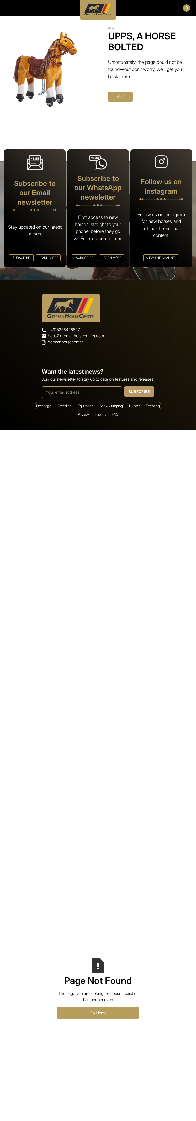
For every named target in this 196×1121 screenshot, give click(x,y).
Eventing (153, 406)
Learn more (48, 258)
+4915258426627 (64, 329)
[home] (98, 8)
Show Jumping (111, 406)
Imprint (100, 414)
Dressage (43, 406)
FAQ (115, 414)
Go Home (98, 1012)
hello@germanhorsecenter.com (76, 335)
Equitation (85, 406)
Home (120, 97)
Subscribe (21, 258)
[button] (40, 8)
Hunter (134, 406)
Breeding (64, 406)
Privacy (83, 414)
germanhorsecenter (65, 341)
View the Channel (161, 258)
